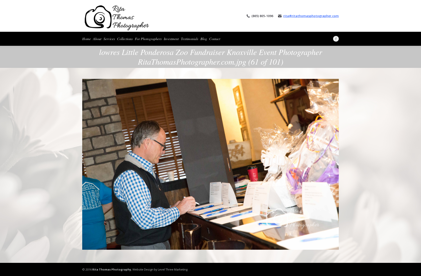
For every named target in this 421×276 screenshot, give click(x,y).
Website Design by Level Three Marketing (159, 269)
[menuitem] (86, 39)
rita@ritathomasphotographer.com (311, 16)
